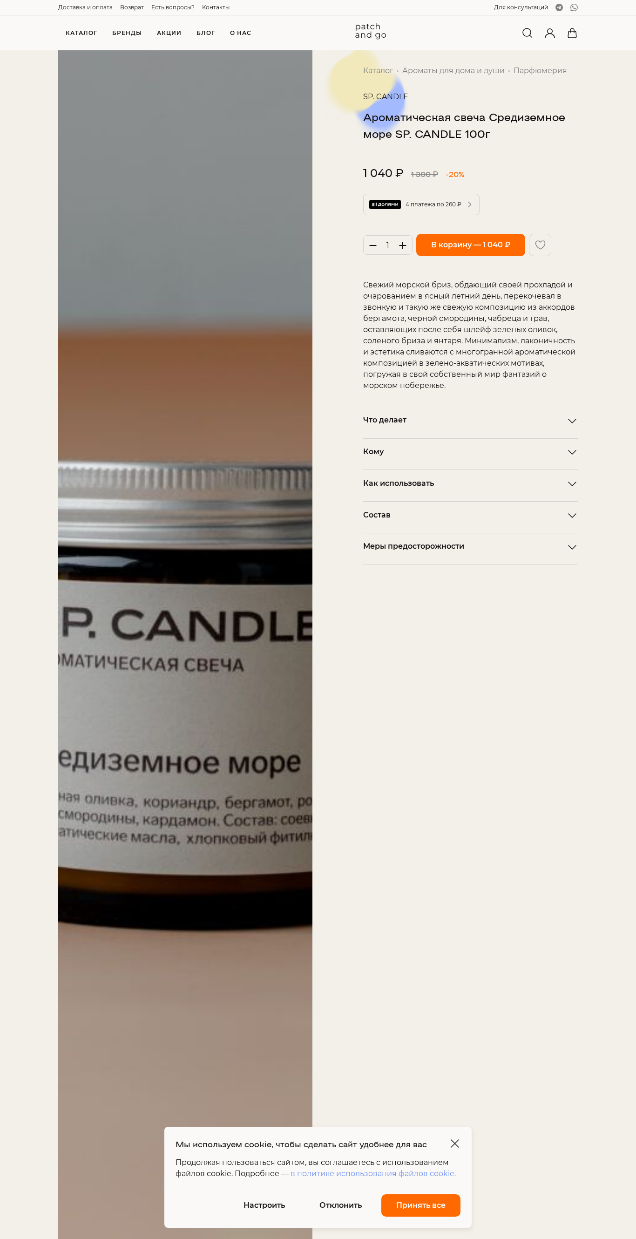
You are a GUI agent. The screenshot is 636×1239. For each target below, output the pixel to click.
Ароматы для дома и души (453, 70)
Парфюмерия (540, 70)
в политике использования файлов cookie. (373, 1173)
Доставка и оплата (85, 7)
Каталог (378, 70)
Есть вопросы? (173, 7)
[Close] (454, 1143)
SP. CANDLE (385, 96)
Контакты (216, 7)
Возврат (132, 7)
